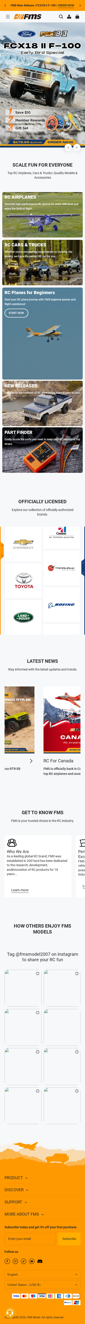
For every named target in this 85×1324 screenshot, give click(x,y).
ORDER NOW (66, 5)
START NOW (16, 313)
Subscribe (69, 1239)
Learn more (20, 890)
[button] (8, 16)
